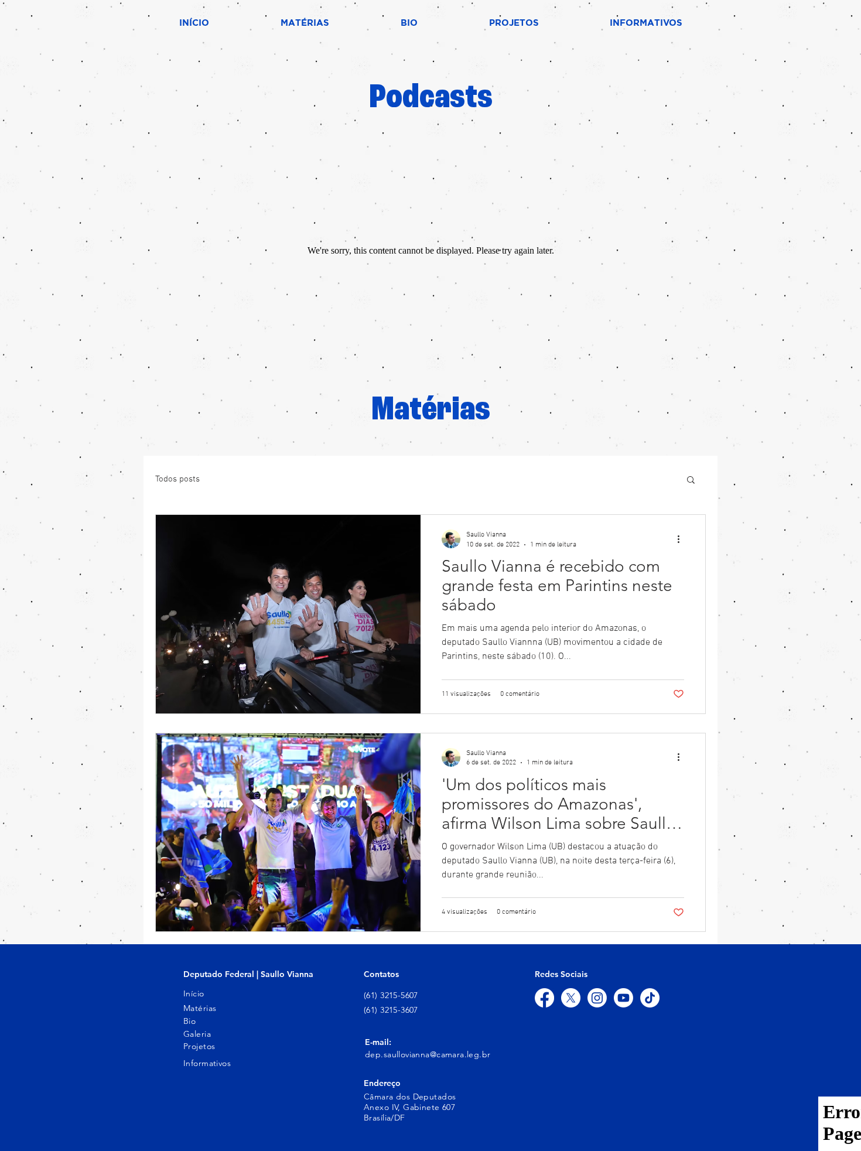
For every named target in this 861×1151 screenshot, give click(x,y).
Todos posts (177, 479)
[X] (570, 997)
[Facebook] (544, 997)
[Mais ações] (682, 539)
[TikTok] (650, 997)
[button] (690, 480)
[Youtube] (623, 997)
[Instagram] (597, 997)
